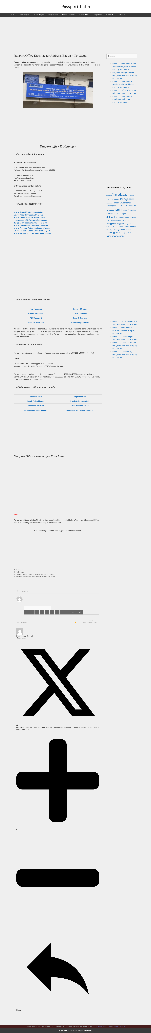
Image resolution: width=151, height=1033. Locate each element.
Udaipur (120, 232)
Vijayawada (127, 233)
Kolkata (133, 217)
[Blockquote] (57, 612)
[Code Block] (62, 612)
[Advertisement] (75, 33)
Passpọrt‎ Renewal (35, 313)
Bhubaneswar (125, 203)
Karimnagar (20, 572)
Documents (109, 15)
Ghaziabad (132, 210)
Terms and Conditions (101, 1026)
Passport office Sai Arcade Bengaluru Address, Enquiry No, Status (124, 345)
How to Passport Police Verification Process (32, 228)
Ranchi (127, 227)
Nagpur (120, 224)
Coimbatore (132, 206)
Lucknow (118, 221)
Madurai (126, 221)
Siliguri (111, 229)
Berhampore (109, 203)
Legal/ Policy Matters (35, 401)
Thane (128, 230)
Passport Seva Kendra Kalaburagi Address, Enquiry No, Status (122, 99)
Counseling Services (80, 322)
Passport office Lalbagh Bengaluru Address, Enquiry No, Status (124, 354)
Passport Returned (36, 322)
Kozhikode (110, 221)
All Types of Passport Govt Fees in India (30, 223)
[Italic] (31, 612)
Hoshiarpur (117, 214)
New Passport (36, 309)
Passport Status (53, 15)
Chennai (118, 206)
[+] (79, 612)
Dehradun (110, 210)
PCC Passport (36, 318)
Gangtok (125, 210)
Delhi (118, 210)
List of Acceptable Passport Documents (30, 220)
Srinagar (117, 230)
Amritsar (109, 199)
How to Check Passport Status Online (29, 218)
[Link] (67, 612)
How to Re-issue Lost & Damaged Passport (32, 231)
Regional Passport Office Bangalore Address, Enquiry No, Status (124, 75)
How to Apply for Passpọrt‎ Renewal (28, 215)
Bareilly (116, 199)
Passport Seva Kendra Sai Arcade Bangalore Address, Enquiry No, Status (124, 66)
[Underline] (36, 612)
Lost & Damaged (80, 313)
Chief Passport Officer (80, 406)
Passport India (75, 6)
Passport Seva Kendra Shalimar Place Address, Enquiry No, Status (123, 84)
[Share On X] (57, 723)
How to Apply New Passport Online (28, 212)
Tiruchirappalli (112, 233)
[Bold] (26, 612)
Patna (131, 224)
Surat (123, 230)
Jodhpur (127, 217)
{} (73, 612)
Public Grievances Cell (79, 401)
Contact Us (121, 15)
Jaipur (123, 214)
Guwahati (110, 214)
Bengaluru (127, 199)
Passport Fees (98, 15)
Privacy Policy (119, 1026)
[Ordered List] (47, 612)
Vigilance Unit (80, 397)
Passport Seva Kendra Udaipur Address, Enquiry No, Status (123, 330)
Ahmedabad (119, 194)
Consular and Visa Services (35, 410)
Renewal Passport (38, 15)
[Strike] (42, 612)
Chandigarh (111, 206)
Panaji (125, 224)
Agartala (108, 195)
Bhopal (116, 203)
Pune (115, 227)
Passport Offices (84, 15)
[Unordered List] (52, 612)
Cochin (124, 206)
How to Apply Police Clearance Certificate (31, 225)
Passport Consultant (68, 15)
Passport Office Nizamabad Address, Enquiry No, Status (35, 576)
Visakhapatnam (115, 236)
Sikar (107, 229)
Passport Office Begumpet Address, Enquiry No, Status (35, 574)
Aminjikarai (131, 195)
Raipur (120, 227)
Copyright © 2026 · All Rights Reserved (75, 1030)
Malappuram (111, 224)
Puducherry (109, 226)
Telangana (19, 570)
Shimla (133, 227)
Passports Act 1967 (36, 406)
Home (13, 15)
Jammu (121, 217)
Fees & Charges (80, 318)
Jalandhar (112, 217)
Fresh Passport (24, 15)
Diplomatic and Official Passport (79, 410)
